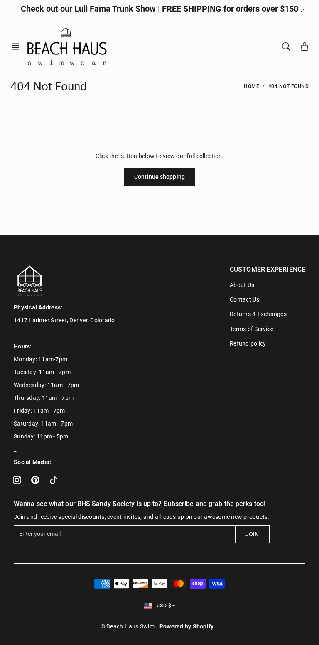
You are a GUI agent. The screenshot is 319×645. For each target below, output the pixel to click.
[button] (17, 46)
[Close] (302, 11)
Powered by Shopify (187, 626)
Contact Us (245, 299)
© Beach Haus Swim (128, 626)
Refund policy (248, 343)
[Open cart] (304, 46)
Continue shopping (159, 176)
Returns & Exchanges (258, 314)
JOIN (252, 534)
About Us (242, 285)
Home (251, 86)
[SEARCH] (286, 46)
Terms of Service (251, 329)
